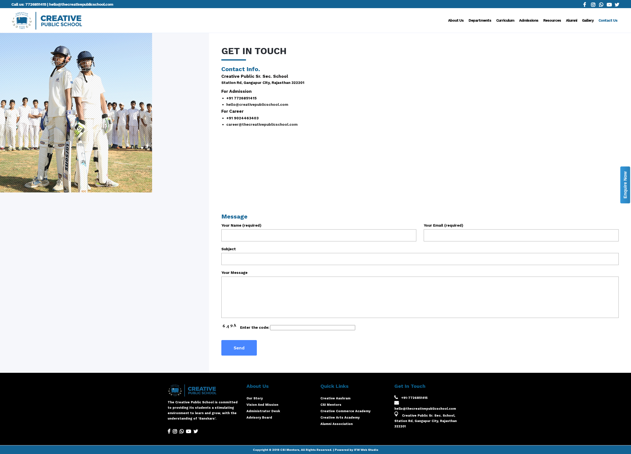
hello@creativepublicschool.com (257, 104)
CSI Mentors (330, 405)
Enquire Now (625, 185)
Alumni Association (336, 424)
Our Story (254, 398)
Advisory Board (259, 417)
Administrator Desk (263, 411)
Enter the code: (254, 327)
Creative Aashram (335, 398)
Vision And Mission (262, 405)
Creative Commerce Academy (345, 411)
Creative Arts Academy (340, 417)
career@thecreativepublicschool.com (262, 124)
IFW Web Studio (366, 450)
